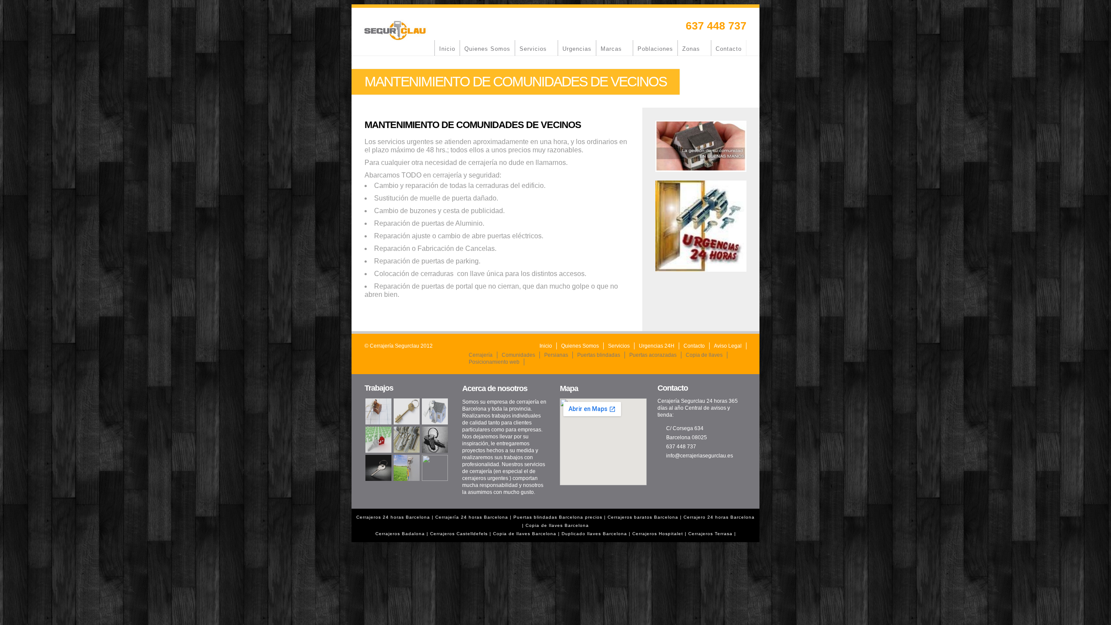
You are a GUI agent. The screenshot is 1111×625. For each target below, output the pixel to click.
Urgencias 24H (656, 346)
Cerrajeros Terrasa (710, 533)
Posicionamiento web (494, 362)
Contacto (729, 49)
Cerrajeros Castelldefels (459, 533)
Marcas (609, 49)
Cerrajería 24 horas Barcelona (472, 517)
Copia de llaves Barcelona (557, 525)
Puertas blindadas (598, 355)
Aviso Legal (728, 346)
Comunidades (518, 355)
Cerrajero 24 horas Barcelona (719, 517)
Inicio (447, 49)
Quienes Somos (487, 49)
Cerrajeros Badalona (400, 533)
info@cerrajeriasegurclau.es (699, 456)
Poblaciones (655, 49)
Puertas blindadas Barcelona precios (557, 517)
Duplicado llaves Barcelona (594, 533)
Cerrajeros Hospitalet (657, 533)
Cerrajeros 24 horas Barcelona (393, 517)
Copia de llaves (704, 355)
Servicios (531, 49)
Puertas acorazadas (653, 355)
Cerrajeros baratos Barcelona (643, 517)
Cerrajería (481, 355)
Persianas (556, 355)
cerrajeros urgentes (485, 478)
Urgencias (577, 49)
